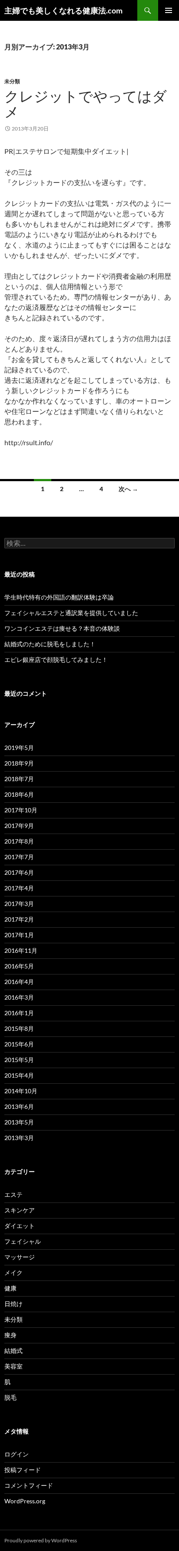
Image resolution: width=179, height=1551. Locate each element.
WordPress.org (24, 1501)
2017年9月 (19, 825)
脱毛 (10, 1397)
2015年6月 (19, 1044)
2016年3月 (19, 997)
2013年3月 (19, 1137)
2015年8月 (19, 1028)
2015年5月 (19, 1059)
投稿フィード (22, 1469)
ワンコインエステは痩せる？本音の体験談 (62, 628)
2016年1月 (19, 1013)
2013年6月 (19, 1106)
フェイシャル (22, 1241)
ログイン (16, 1454)
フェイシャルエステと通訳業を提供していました (71, 612)
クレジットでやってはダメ (85, 104)
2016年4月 (19, 981)
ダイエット (19, 1225)
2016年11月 (20, 950)
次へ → (128, 488)
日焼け (13, 1303)
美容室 (13, 1366)
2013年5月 (19, 1122)
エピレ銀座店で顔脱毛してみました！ (56, 659)
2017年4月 (19, 888)
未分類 (12, 81)
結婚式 (13, 1350)
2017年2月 (19, 919)
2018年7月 (19, 778)
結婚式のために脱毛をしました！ (50, 644)
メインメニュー (168, 10)
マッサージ (19, 1257)
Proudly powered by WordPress (40, 1540)
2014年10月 (20, 1091)
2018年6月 (19, 794)
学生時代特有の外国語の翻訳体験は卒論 (59, 597)
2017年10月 (20, 810)
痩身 (10, 1335)
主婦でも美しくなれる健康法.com (63, 10)
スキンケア (19, 1210)
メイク (13, 1272)
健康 (10, 1288)
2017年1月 (19, 934)
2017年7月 (19, 856)
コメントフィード (28, 1485)
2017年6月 (19, 872)
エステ (13, 1194)
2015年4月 (19, 1075)
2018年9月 (19, 763)
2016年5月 (19, 966)
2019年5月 (19, 747)
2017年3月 (19, 903)
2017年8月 (19, 841)
